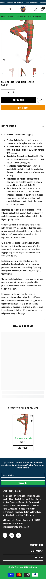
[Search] (10, 9)
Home (3, 16)
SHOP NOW (19, 2)
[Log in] (35, 9)
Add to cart (18, 99)
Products (11, 16)
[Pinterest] (11, 535)
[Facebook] (5, 535)
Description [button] (8, 126)
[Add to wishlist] (40, 100)
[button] (2, 72)
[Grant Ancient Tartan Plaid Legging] (23, 424)
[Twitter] (18, 535)
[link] (23, 392)
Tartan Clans (19, 567)
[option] (23, 41)
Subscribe (23, 482)
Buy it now (23, 108)
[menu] (2, 9)
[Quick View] (31, 421)
